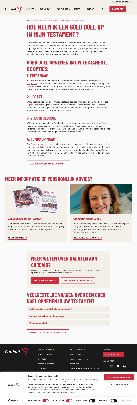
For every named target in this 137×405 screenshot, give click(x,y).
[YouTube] (118, 366)
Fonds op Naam (38, 144)
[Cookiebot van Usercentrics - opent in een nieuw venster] (13, 400)
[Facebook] (105, 366)
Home (29, 20)
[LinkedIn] (124, 366)
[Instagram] (111, 366)
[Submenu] (35, 9)
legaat (30, 104)
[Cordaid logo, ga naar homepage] (13, 9)
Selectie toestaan (119, 384)
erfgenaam (32, 83)
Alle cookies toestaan (119, 377)
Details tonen (126, 401)
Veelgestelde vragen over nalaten (70, 20)
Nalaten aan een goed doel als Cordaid (45, 20)
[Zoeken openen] (103, 9)
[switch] (69, 400)
